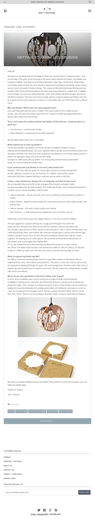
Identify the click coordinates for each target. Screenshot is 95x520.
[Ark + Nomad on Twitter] (39, 511)
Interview (53, 411)
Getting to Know (38, 411)
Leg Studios (66, 411)
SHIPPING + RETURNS (13, 461)
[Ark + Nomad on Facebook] (44, 511)
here (24, 385)
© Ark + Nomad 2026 (39, 514)
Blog (11, 411)
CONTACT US (9, 470)
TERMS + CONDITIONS (13, 474)
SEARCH (7, 457)
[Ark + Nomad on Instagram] (50, 511)
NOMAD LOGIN (10, 478)
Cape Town (22, 411)
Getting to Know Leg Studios (47, 57)
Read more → (48, 421)
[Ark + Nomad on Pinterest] (56, 511)
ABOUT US (8, 466)
